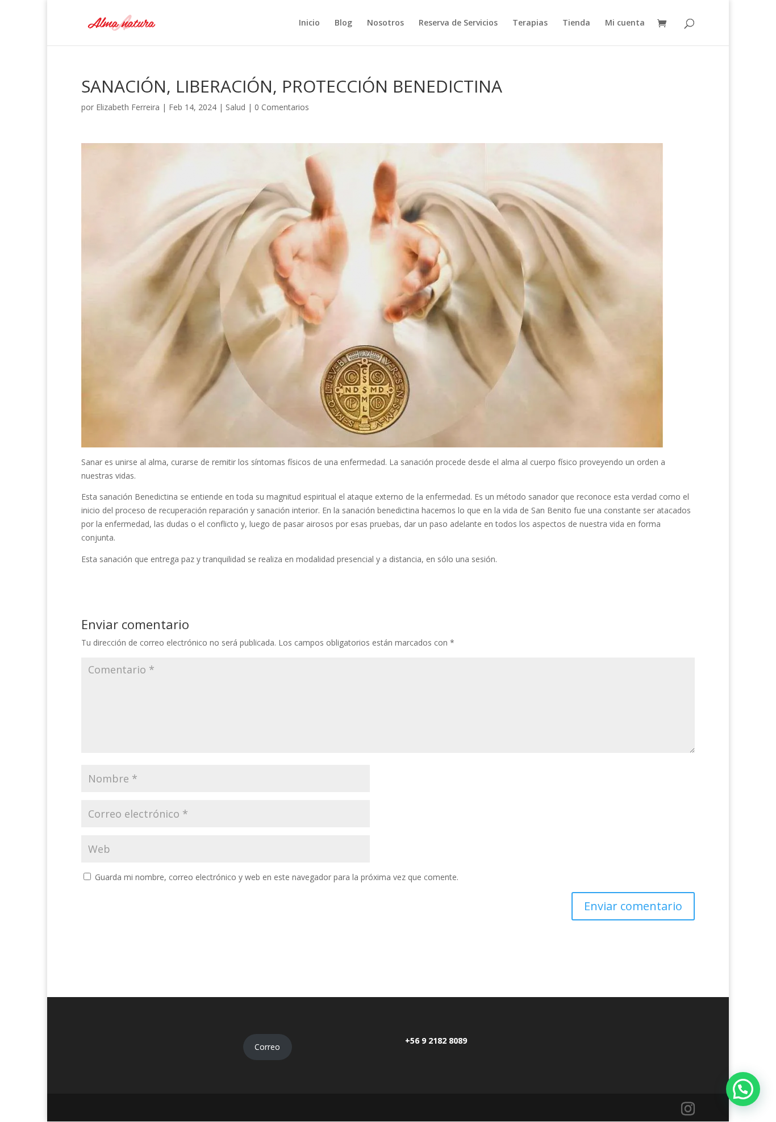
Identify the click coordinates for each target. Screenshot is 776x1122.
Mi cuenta (625, 23)
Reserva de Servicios (458, 23)
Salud (235, 107)
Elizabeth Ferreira (128, 107)
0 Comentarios (282, 107)
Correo (267, 1046)
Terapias (530, 23)
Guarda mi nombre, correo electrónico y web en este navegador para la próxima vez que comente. (276, 877)
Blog (343, 23)
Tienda (576, 23)
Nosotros (385, 23)
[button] (743, 1089)
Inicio (309, 23)
